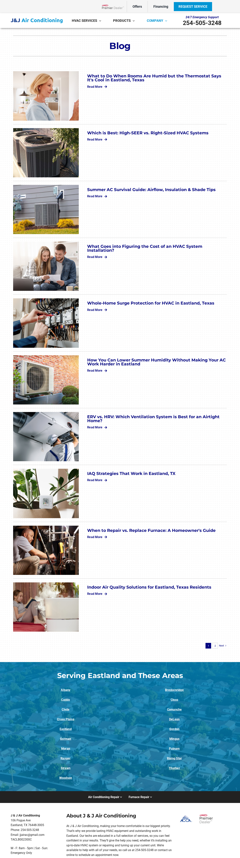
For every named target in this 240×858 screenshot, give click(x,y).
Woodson (65, 778)
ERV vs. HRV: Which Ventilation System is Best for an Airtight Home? (153, 418)
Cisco (174, 700)
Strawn (65, 768)
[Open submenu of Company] (167, 20)
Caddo (65, 700)
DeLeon (174, 719)
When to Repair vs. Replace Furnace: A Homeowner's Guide (151, 530)
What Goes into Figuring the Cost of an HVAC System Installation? (144, 248)
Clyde (65, 709)
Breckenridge (174, 690)
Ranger (65, 758)
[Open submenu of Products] (135, 20)
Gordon (174, 729)
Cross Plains (65, 719)
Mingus (174, 739)
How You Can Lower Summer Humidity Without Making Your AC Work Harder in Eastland (156, 362)
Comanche (174, 709)
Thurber (174, 768)
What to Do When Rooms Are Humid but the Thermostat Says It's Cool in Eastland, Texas (154, 77)
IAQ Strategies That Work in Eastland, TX (131, 473)
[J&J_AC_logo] (36, 19)
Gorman (65, 739)
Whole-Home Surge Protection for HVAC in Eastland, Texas (150, 303)
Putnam (174, 748)
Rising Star (174, 758)
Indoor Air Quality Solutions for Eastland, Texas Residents (149, 587)
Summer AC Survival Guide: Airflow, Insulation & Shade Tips (151, 189)
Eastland (66, 729)
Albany (65, 690)
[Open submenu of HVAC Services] (101, 20)
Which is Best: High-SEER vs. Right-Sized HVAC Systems (147, 132)
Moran (65, 748)
